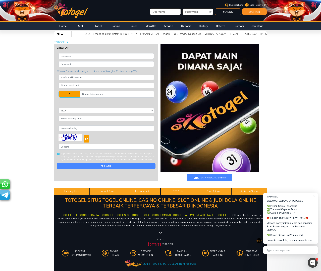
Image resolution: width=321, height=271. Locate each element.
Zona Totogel (214, 191)
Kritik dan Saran (249, 191)
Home (63, 26)
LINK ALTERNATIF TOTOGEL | (210, 215)
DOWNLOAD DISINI (213, 177)
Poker (133, 26)
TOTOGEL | (65, 215)
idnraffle (150, 26)
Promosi (239, 26)
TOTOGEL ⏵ (61, 42)
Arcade (168, 26)
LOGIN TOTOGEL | (81, 215)
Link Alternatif (142, 191)
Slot (80, 26)
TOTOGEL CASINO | (161, 215)
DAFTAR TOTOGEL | (102, 215)
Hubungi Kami (236, 5)
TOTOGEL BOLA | (141, 215)
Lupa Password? (257, 5)
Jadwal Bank (107, 191)
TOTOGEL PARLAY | (183, 215)
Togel (98, 26)
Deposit (186, 26)
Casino (116, 26)
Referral (221, 26)
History (203, 26)
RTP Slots (178, 191)
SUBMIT (106, 166)
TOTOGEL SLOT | (122, 215)
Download (257, 26)
